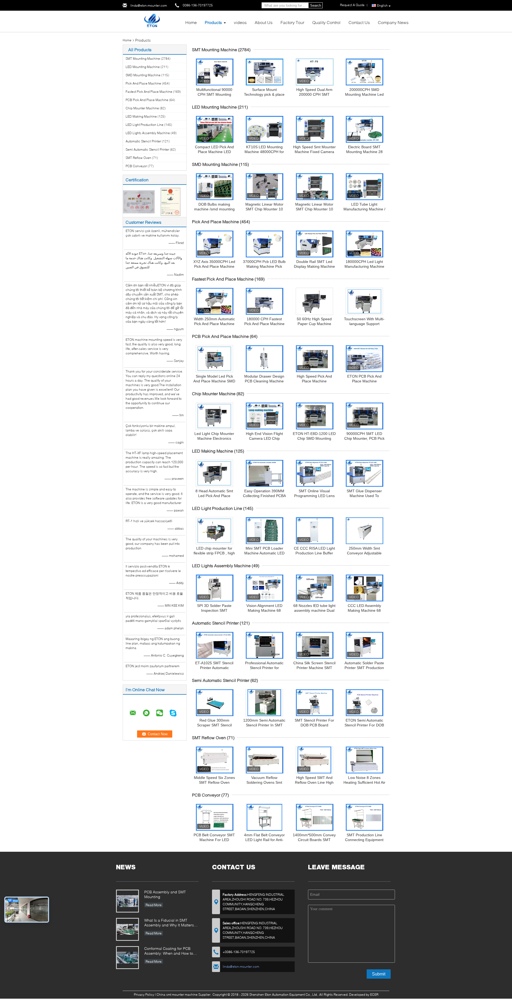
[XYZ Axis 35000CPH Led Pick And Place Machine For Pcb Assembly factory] (215, 244)
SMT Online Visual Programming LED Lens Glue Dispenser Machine (314, 496)
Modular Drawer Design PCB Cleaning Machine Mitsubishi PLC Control (264, 381)
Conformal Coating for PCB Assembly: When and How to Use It (168, 951)
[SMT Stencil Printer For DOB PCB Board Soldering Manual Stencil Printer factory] (315, 702)
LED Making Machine (141, 116)
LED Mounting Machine (143, 67)
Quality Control (326, 22)
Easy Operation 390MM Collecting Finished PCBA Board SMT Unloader (264, 496)
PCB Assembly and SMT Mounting (165, 894)
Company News (393, 22)
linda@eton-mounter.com (148, 5)
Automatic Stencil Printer (143, 141)
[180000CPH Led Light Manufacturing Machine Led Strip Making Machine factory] (364, 244)
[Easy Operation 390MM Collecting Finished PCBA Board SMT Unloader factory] (264, 473)
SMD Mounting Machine (143, 75)
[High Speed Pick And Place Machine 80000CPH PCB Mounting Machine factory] (315, 358)
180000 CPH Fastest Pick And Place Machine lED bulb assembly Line (264, 324)
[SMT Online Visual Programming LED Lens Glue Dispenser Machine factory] (315, 473)
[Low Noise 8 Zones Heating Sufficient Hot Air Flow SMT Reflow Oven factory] (364, 760)
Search (315, 5)
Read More (154, 905)
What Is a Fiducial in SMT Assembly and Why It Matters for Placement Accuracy (169, 923)
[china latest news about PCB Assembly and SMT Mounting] (127, 901)
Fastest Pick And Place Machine (149, 92)
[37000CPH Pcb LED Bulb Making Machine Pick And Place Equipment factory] (264, 244)
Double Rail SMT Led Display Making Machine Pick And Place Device (314, 266)
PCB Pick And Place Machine (147, 100)
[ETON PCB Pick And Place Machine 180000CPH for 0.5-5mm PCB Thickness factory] (364, 358)
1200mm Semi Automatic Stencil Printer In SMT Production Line (264, 725)
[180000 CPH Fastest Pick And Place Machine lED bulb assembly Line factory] (264, 301)
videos (240, 22)
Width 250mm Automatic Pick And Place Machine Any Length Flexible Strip (214, 324)
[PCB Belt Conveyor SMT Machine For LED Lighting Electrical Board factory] (215, 817)
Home (191, 22)
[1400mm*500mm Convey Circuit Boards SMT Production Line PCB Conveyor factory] (315, 817)
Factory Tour (292, 22)
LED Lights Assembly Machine (148, 133)
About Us (264, 22)
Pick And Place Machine (143, 83)
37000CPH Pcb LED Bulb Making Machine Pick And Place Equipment (264, 266)
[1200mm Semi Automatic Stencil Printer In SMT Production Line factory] (264, 702)
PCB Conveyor (136, 166)
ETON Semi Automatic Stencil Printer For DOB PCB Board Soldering (364, 725)
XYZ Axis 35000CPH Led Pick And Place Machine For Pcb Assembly (214, 266)
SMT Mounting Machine (143, 59)
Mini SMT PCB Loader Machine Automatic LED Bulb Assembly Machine (264, 553)
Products (213, 22)
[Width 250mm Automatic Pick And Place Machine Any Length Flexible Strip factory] (215, 301)
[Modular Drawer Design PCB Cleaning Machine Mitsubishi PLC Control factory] (264, 358)
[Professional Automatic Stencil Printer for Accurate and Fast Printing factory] (264, 645)
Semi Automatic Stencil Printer (147, 149)
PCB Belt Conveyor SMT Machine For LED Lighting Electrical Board (214, 840)
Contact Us (359, 22)
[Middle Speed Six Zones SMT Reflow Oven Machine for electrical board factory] (215, 760)
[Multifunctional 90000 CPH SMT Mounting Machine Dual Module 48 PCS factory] (215, 72)
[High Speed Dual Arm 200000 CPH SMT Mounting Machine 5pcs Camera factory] (315, 72)
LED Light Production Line (144, 125)
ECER (374, 995)
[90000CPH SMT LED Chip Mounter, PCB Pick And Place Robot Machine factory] (364, 416)
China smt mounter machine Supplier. (184, 995)
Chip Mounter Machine (142, 108)
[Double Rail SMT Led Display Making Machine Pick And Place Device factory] (315, 244)
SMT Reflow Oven (138, 158)
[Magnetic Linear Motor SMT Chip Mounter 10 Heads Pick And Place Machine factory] (264, 186)
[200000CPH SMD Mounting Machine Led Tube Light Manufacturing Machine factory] (364, 72)
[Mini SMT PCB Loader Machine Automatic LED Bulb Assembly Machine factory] (264, 530)
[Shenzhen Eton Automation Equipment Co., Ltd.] (152, 21)
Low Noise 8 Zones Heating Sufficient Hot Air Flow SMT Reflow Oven (364, 782)
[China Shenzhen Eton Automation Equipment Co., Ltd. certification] (139, 201)
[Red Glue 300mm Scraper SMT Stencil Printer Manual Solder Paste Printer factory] (215, 702)
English (382, 5)
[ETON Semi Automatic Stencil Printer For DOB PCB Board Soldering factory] (364, 702)
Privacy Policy (144, 995)
